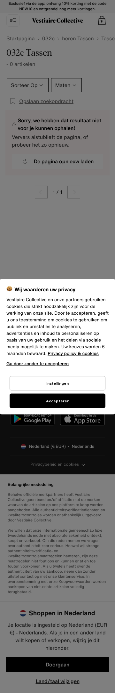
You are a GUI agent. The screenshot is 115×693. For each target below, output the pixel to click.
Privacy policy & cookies (73, 353)
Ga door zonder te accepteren (37, 363)
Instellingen (57, 383)
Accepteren (57, 400)
